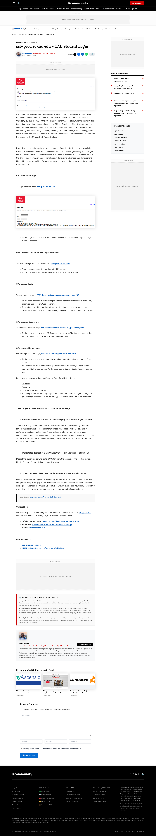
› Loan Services (118, 150)
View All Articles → (85, 644)
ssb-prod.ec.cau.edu (46, 187)
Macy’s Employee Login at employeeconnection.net (52, 692)
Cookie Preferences (99, 801)
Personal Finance (63, 9)
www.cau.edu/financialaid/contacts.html (61, 521)
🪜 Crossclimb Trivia (45, 805)
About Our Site (70, 791)
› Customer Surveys (120, 137)
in (82, 54)
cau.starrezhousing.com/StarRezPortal (58, 353)
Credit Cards (34, 9)
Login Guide (22, 34)
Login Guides (23, 9)
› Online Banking (119, 144)
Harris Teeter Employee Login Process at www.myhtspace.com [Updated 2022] (126, 103)
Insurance (119, 9)
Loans (98, 9)
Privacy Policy (118, 831)
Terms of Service (130, 831)
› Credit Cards (118, 134)
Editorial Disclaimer (99, 794)
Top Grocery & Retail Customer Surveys (107, 29)
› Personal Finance (119, 141)
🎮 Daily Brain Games (46, 788)
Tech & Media (89, 9)
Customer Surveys (47, 9)
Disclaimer (140, 831)
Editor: (72, 788)
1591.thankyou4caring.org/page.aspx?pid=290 (58, 295)
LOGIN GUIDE (21, 42)
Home (14, 34)
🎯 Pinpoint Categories (46, 798)
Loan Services (16, 808)
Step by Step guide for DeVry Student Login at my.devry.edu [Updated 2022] (125, 113)
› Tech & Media (118, 147)
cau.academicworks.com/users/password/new (62, 328)
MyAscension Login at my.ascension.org (35, 29)
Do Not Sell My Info (99, 798)
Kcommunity (78, 3)
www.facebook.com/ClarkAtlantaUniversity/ (52, 524)
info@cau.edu (85, 512)
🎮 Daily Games (108, 9)
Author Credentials (72, 801)
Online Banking (76, 9)
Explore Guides (136, 3)
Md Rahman (27, 53)
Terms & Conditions (99, 791)
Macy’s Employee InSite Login (61, 29)
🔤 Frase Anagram (45, 794)
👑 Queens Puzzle (45, 801)
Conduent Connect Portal (83, 29)
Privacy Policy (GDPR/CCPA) (102, 788)
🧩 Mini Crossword (45, 791)
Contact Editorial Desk (73, 794)
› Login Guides (118, 131)
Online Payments (132, 9)
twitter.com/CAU (37, 528)
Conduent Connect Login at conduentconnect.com (80, 692)
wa (86, 54)
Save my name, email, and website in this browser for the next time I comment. (52, 749)
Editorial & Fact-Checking (74, 798)
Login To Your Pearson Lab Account (45, 497)
